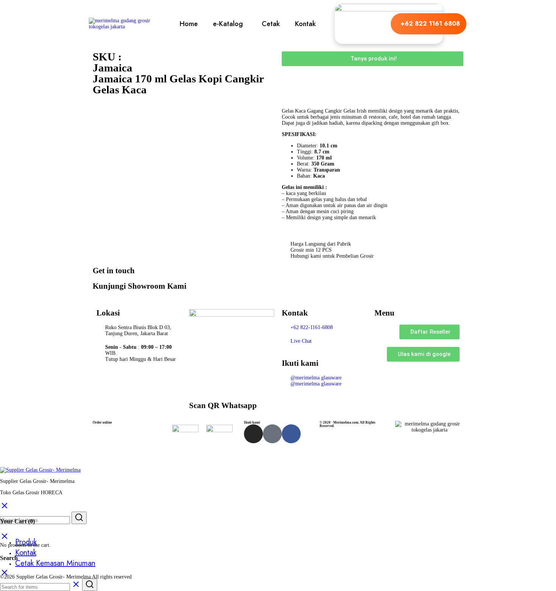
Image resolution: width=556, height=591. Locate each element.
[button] (230, 24)
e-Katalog (228, 24)
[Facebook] (291, 433)
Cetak (271, 24)
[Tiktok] (272, 433)
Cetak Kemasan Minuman (55, 563)
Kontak (305, 24)
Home (189, 24)
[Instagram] (253, 433)
